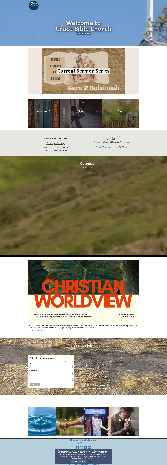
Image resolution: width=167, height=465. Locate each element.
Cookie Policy (89, 458)
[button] (83, 34)
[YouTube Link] (89, 447)
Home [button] (102, 4)
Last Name (33, 377)
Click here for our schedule (36, 330)
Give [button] (134, 4)
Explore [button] (110, 4)
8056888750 (85, 442)
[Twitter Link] (81, 447)
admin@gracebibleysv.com (85, 440)
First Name (33, 370)
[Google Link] (85, 447)
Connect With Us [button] (123, 4)
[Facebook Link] (77, 447)
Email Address (35, 364)
